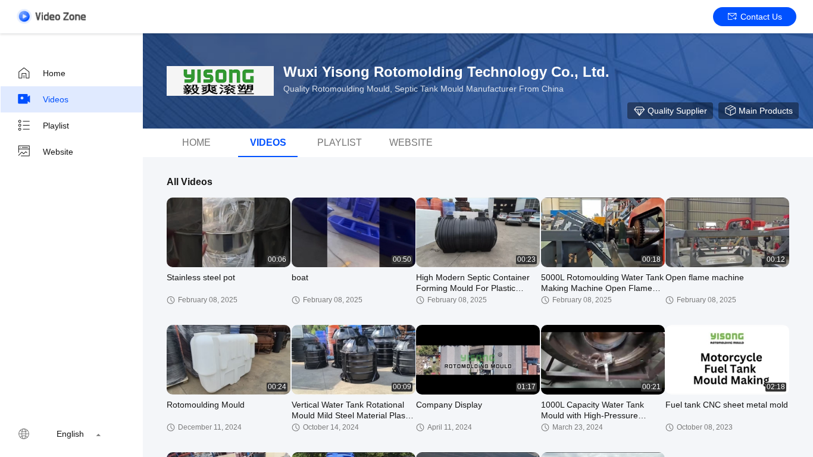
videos (268, 142)
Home (54, 73)
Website (58, 151)
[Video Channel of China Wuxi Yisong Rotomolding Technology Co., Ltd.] (51, 16)
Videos (55, 99)
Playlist (56, 125)
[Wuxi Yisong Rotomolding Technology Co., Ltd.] (220, 81)
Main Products (766, 110)
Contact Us (761, 16)
